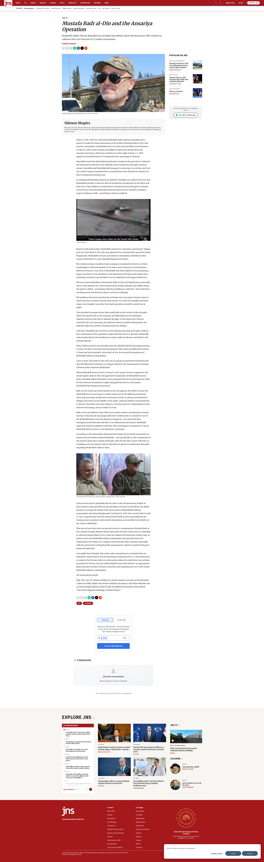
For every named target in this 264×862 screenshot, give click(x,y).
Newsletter (230, 3)
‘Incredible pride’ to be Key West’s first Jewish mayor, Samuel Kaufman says (148, 783)
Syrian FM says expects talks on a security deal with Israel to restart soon (148, 749)
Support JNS (253, 3)
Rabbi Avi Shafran (187, 769)
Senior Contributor (174, 89)
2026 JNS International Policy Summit (186, 833)
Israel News (136, 744)
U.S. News (101, 744)
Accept (233, 853)
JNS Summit (106, 8)
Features (97, 3)
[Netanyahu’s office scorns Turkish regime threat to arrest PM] (114, 767)
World (33, 3)
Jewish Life (72, 3)
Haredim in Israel (91, 8)
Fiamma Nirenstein (175, 70)
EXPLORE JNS (77, 717)
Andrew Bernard (138, 788)
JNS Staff (136, 754)
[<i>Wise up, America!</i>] (197, 92)
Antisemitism (85, 3)
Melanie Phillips (174, 94)
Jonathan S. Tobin (175, 84)
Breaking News (72, 725)
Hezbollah (88, 603)
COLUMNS (175, 758)
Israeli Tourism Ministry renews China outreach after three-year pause (77, 758)
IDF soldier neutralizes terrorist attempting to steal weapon (77, 750)
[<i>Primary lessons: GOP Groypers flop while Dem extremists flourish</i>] (197, 78)
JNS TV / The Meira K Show (177, 745)
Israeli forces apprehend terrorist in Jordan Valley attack (78, 742)
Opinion (53, 3)
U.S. (25, 3)
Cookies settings (217, 853)
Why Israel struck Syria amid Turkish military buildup (183, 749)
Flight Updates (66, 8)
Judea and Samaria (79, 8)
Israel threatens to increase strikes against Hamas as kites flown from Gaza (78, 734)
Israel (18, 3)
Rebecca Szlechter (104, 752)
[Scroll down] (90, 789)
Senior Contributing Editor (177, 61)
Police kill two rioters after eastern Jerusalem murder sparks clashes (78, 767)
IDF (79, 603)
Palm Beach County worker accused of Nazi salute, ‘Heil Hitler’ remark (114, 748)
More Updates (69, 789)
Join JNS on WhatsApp (187, 115)
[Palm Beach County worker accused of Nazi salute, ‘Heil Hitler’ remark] (114, 733)
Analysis (43, 3)
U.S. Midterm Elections (43, 8)
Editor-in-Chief (115, 8)
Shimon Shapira (69, 43)
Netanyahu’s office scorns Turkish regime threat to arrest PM (113, 782)
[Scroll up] (87, 789)
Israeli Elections (56, 8)
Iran (99, 8)
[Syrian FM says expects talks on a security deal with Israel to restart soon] (149, 733)
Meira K (172, 753)
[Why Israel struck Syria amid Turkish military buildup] (186, 736)
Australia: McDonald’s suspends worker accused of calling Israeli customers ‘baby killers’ (77, 776)
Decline (250, 853)
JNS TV (62, 3)
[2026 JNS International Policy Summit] (186, 818)
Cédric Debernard (187, 787)
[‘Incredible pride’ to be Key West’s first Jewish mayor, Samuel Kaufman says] (149, 767)
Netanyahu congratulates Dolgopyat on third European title (78, 784)
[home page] (8, 3)
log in (107, 681)
